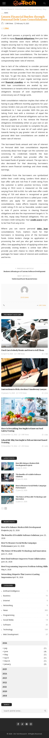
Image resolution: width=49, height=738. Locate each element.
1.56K (46, 435)
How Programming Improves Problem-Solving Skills (24, 566)
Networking (25, 605)
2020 (5, 691)
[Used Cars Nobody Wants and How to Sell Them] (24, 333)
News (6, 12)
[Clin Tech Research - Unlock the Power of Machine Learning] (24, 3)
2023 (5, 678)
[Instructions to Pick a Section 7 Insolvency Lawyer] (24, 372)
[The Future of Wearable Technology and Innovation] (7, 500)
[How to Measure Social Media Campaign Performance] (7, 489)
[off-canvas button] (4, 3)
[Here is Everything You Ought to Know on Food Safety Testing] (24, 411)
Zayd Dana (24, 297)
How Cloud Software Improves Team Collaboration (23, 559)
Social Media (25, 620)
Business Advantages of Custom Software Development (24, 271)
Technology (25, 629)
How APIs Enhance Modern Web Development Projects (27, 464)
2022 (5, 682)
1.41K (46, 446)
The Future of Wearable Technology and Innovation (23, 551)
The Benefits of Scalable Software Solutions (20, 535)
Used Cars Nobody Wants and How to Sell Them (22, 350)
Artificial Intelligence (25, 591)
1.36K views (9, 23)
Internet (25, 600)
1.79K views (20, 354)
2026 (5, 643)
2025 (5, 669)
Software (25, 624)
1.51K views (22, 393)
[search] (44, 3)
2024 (5, 674)
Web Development (25, 634)
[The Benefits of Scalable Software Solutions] (7, 477)
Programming (25, 615)
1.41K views (24, 446)
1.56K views (24, 435)
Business (25, 595)
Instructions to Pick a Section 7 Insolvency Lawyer (24, 389)
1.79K (46, 354)
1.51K (46, 393)
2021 (5, 687)
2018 (5, 696)
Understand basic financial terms (24, 279)
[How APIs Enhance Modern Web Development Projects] (7, 466)
